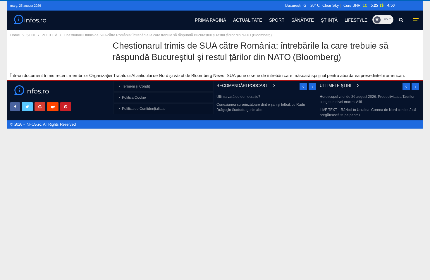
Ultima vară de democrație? (238, 97)
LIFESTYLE (356, 20)
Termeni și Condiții (137, 86)
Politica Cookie (134, 97)
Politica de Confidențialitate (144, 109)
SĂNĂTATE (302, 20)
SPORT (276, 20)
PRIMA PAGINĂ (210, 20)
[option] (266, 104)
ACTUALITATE (247, 20)
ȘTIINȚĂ (329, 20)
